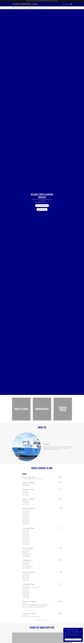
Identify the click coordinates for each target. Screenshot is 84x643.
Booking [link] (44, 7)
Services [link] (31, 7)
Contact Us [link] (38, 7)
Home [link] (13, 7)
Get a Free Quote (42, 205)
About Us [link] (18, 7)
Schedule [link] (24, 7)
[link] (27, 4)
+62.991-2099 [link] (65, 4)
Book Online (42, 209)
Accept (73, 639)
